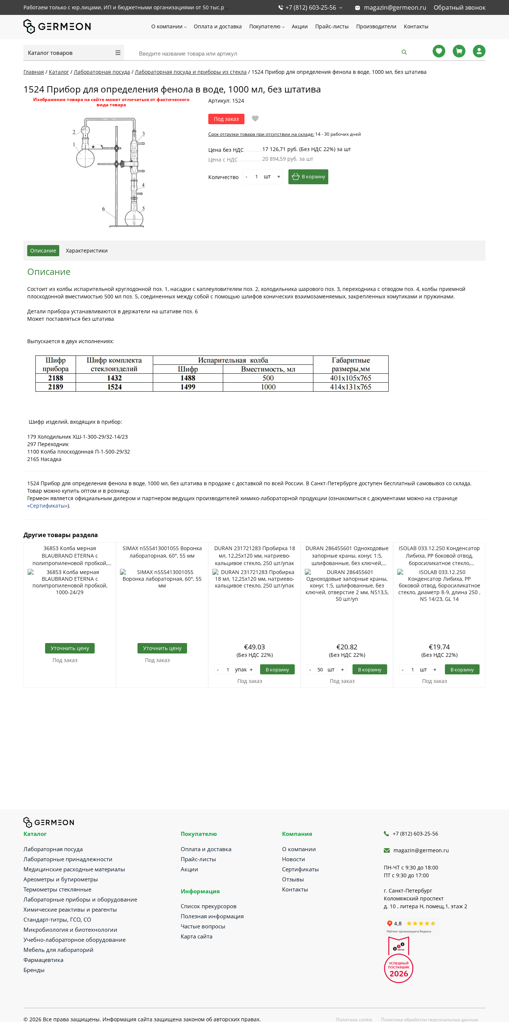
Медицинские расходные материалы (74, 869)
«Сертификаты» (47, 505)
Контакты (416, 26)
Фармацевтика (43, 959)
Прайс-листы (332, 26)
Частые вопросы (203, 926)
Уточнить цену (70, 648)
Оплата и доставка (218, 26)
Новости (293, 859)
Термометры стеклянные (57, 889)
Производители (376, 26)
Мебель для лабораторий (58, 949)
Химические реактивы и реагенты (70, 909)
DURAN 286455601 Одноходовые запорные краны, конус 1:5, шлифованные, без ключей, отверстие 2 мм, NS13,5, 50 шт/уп (347, 556)
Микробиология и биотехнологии (70, 929)
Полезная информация (212, 916)
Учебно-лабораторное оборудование (74, 939)
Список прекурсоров (209, 906)
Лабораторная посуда (53, 849)
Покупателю (265, 26)
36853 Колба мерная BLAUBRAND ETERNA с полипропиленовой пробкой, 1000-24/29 (69, 556)
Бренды (34, 970)
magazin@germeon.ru (395, 7)
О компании (167, 26)
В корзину (313, 176)
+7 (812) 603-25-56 (310, 7)
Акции (300, 26)
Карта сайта (196, 936)
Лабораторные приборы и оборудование (80, 899)
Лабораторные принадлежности (68, 859)
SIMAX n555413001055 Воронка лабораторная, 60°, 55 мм (162, 552)
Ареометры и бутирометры (60, 879)
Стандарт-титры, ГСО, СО (57, 919)
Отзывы (293, 879)
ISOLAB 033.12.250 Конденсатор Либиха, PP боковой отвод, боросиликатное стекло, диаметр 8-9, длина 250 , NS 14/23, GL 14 (439, 556)
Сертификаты (300, 869)
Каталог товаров (50, 52)
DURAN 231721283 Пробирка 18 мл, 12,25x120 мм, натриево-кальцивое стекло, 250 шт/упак (254, 556)
